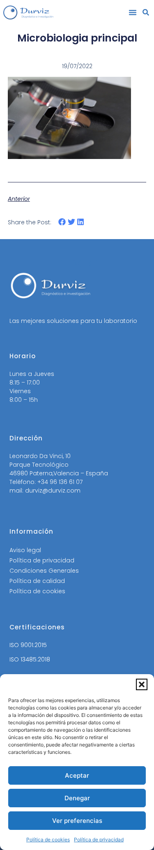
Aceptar (77, 775)
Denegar (77, 798)
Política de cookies (48, 839)
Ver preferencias (77, 821)
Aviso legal (25, 550)
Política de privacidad (99, 839)
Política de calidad (37, 581)
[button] (142, 684)
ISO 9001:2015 (28, 645)
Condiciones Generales (44, 571)
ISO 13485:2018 (29, 659)
